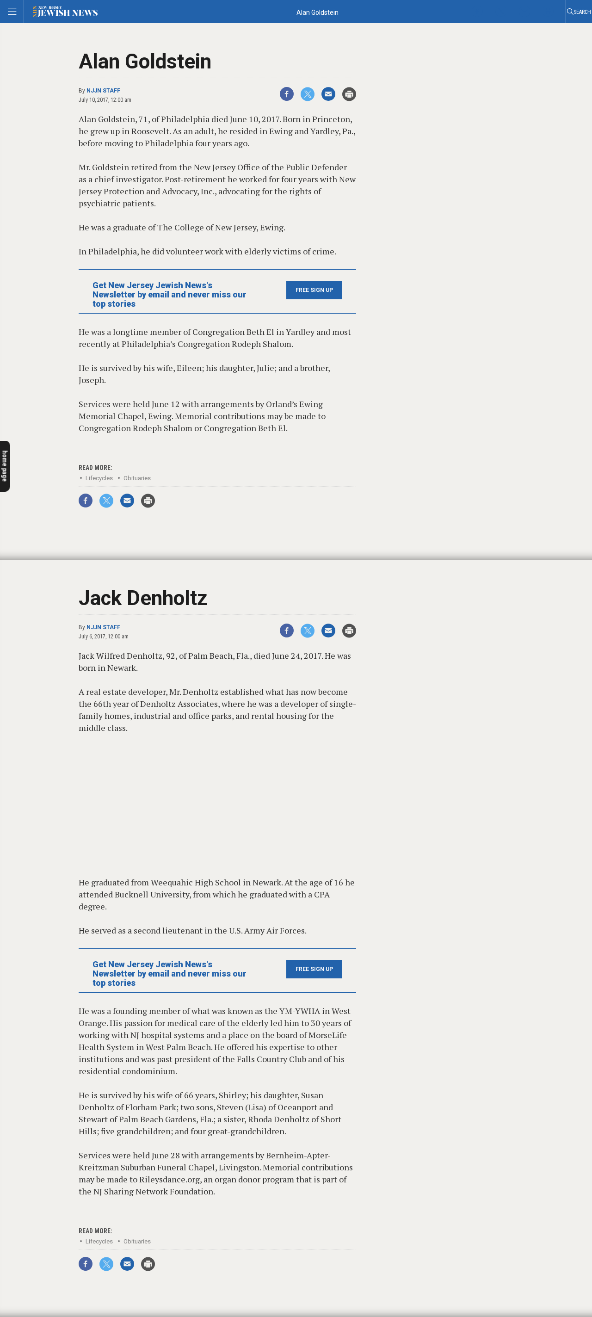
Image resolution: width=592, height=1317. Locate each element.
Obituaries (137, 478)
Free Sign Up (314, 290)
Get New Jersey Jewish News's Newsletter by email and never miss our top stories (169, 295)
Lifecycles (99, 478)
